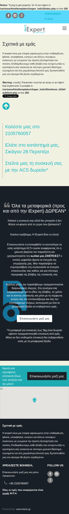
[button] (34, 400)
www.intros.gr (23, 509)
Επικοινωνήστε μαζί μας (34, 318)
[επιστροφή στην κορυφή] (6, 108)
